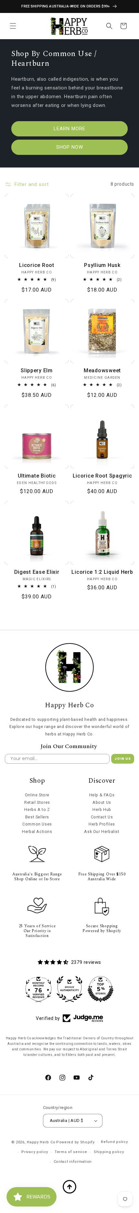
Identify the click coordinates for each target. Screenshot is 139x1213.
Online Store (37, 794)
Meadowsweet (102, 370)
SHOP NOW (69, 147)
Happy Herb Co (41, 1142)
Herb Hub (101, 809)
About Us (101, 802)
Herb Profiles (102, 824)
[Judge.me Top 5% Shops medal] (100, 989)
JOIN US (122, 758)
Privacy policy (34, 1152)
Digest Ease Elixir (36, 572)
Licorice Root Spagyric (102, 476)
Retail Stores (37, 802)
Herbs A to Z (37, 809)
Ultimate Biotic (37, 476)
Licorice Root (36, 265)
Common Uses (37, 824)
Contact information (73, 1162)
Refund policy (114, 1142)
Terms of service (71, 1152)
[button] (13, 26)
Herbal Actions (37, 831)
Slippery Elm (37, 370)
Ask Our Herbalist (101, 831)
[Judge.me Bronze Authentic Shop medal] (69, 989)
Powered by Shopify (75, 1142)
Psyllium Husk (102, 265)
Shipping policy (109, 1152)
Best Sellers (37, 816)
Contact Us (102, 816)
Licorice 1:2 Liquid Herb (102, 572)
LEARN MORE (69, 129)
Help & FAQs (102, 794)
